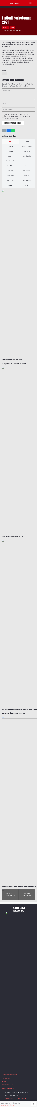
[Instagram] (9, 1068)
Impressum (6, 1078)
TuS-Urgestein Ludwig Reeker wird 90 (12, 537)
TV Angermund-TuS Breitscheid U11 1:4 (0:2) (14, 364)
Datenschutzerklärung (9, 1075)
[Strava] (19, 1068)
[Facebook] (4, 1068)
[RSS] (24, 1068)
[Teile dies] (9, 130)
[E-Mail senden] (4, 130)
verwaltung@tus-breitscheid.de (15, 1098)
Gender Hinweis (7, 1085)
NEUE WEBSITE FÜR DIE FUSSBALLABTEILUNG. (13, 713)
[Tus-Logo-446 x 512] (3, 3)
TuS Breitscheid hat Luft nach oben (12, 360)
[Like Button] (4, 73)
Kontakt (4, 1081)
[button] (35, 3)
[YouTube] (14, 1068)
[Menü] (30, 2)
